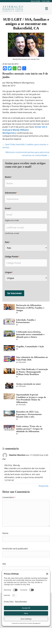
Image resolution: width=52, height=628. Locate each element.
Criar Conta (46, 1)
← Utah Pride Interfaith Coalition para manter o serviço (25, 146)
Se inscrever (14, 293)
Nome (5, 533)
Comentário (8, 497)
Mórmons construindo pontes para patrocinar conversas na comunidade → (28, 154)
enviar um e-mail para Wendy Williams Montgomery (25, 129)
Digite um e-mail (12, 220)
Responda (43, 485)
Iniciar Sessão (35, 1)
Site (4, 563)
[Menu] (47, 8)
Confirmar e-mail (12, 233)
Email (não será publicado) (15, 548)
